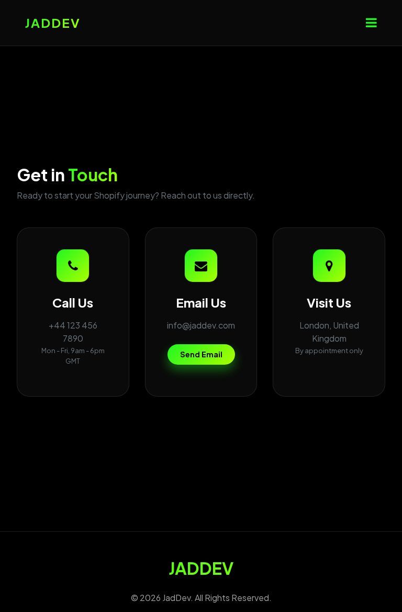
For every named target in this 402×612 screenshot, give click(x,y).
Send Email (201, 354)
